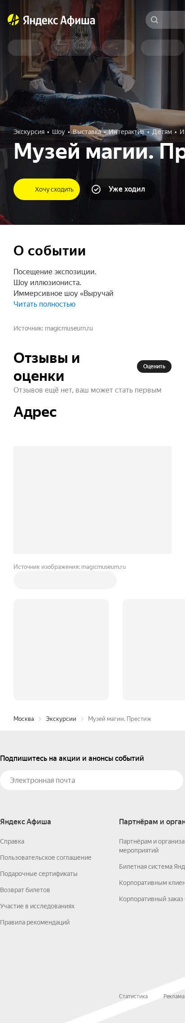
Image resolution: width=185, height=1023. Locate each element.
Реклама (174, 996)
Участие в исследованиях (37, 906)
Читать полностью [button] (44, 304)
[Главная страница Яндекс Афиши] (13, 20)
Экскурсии (61, 718)
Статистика (133, 996)
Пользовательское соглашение (46, 857)
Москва (23, 718)
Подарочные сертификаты (39, 873)
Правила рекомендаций (35, 922)
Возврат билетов (25, 889)
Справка (12, 841)
